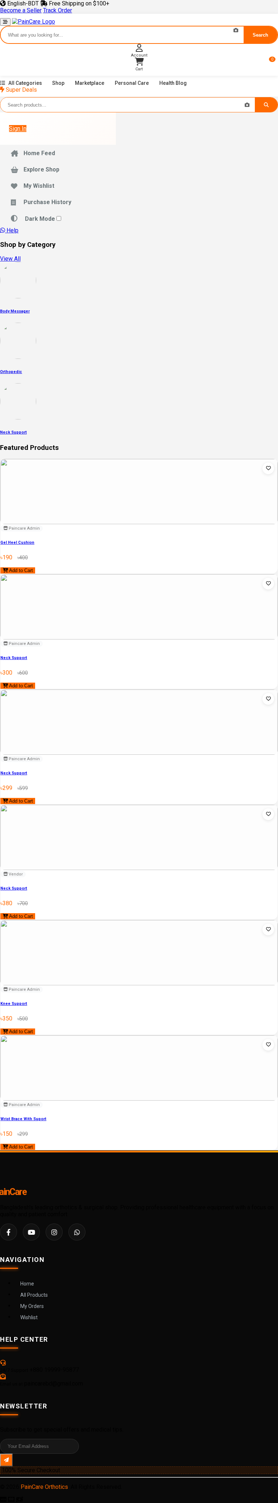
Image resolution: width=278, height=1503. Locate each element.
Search (260, 35)
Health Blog (173, 83)
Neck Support (13, 657)
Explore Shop (41, 169)
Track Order (57, 10)
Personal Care (132, 83)
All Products (34, 1295)
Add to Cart (20, 570)
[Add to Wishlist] (268, 468)
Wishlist (29, 1317)
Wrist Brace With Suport (23, 1119)
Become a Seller (21, 10)
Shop (58, 83)
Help (11, 230)
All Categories (25, 83)
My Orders (32, 1306)
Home (27, 1284)
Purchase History (47, 202)
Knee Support (13, 1003)
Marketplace (89, 83)
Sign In (17, 128)
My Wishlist (39, 185)
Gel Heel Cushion (17, 542)
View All (10, 258)
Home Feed (39, 153)
